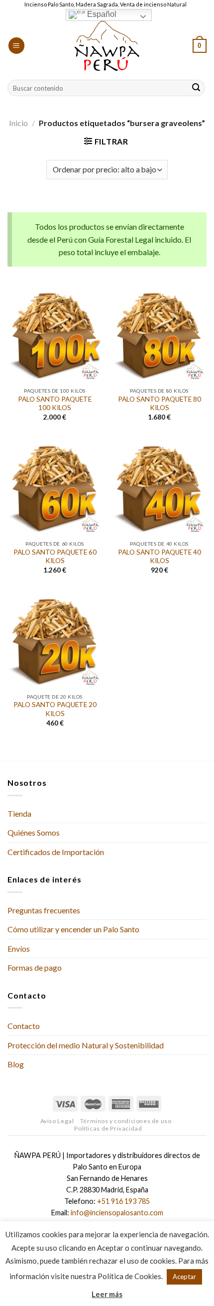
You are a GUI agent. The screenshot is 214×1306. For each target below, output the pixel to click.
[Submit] (196, 88)
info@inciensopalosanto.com (117, 1212)
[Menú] (16, 45)
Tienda (19, 813)
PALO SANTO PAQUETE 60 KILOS (55, 556)
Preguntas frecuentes (43, 910)
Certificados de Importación (55, 852)
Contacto (23, 1025)
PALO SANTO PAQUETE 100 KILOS (55, 403)
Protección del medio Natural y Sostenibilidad (85, 1045)
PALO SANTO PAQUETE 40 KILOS (159, 556)
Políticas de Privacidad (108, 1128)
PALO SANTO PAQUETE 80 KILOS (159, 403)
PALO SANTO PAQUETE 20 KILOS (55, 709)
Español (100, 14)
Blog (15, 1064)
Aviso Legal (57, 1121)
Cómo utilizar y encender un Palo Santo (73, 929)
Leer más (107, 1294)
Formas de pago (34, 967)
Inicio (18, 123)
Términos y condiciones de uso (126, 1121)
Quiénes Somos (33, 832)
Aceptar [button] (184, 1277)
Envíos (18, 948)
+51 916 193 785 (123, 1201)
